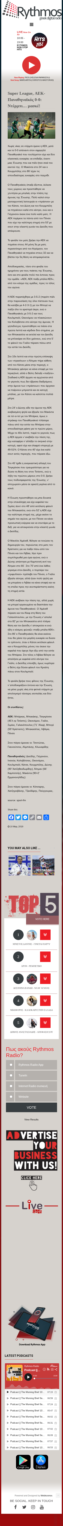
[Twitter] (24, 1507)
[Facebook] (15, 1507)
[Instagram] (33, 1507)
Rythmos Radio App (31, 1064)
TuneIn (23, 1075)
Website (24, 1096)
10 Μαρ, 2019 (16, 826)
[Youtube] (41, 1507)
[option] (19, 865)
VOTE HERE (42, 919)
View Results (31, 1119)
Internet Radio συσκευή (33, 1086)
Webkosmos (46, 1495)
